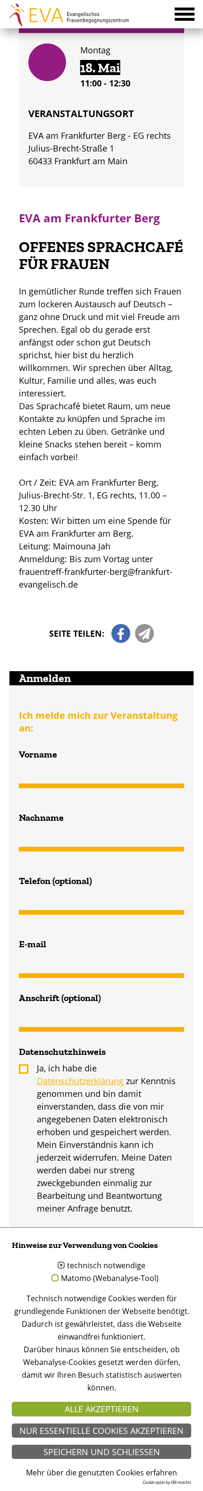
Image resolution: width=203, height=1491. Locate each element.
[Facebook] (120, 633)
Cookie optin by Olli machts (167, 1482)
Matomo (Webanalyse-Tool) (110, 1278)
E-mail (32, 944)
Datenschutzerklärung (80, 1081)
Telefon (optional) (55, 880)
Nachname (41, 817)
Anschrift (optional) (60, 997)
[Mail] (144, 633)
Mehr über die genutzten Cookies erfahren (101, 1472)
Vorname (38, 754)
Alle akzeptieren (102, 1409)
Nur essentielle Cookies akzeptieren (101, 1430)
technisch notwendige (106, 1266)
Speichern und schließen (101, 1451)
